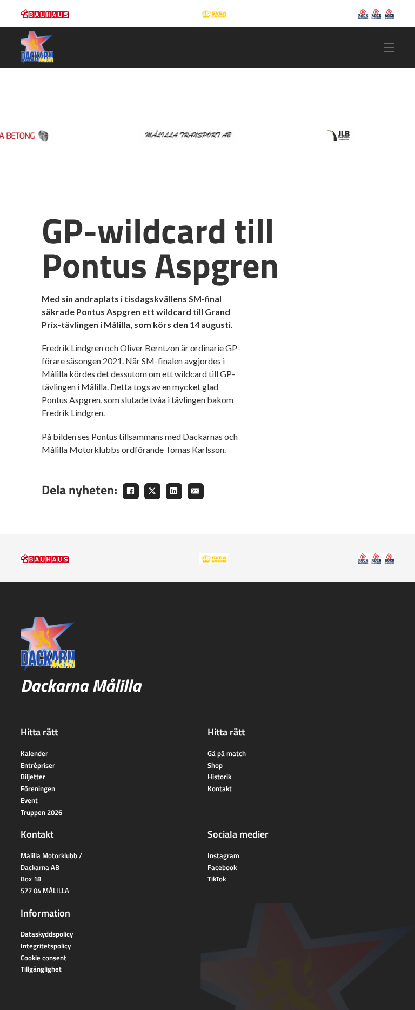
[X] (152, 491)
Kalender (34, 753)
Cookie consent (43, 957)
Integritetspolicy (46, 945)
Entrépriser (38, 765)
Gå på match (227, 753)
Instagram (223, 855)
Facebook (222, 867)
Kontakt (220, 788)
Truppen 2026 (41, 812)
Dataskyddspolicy (47, 933)
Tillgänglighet (41, 969)
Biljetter (33, 776)
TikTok (217, 878)
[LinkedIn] (174, 491)
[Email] (196, 491)
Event (29, 800)
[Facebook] (131, 491)
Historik (219, 776)
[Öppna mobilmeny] (389, 47)
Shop (215, 765)
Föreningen (38, 788)
